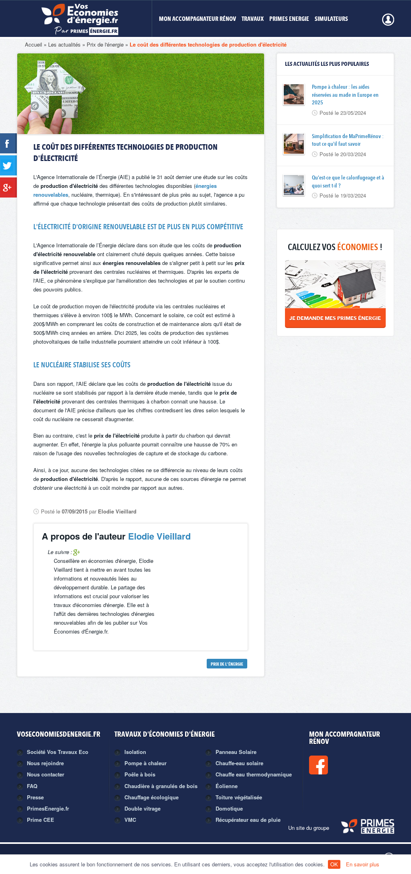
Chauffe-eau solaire (239, 763)
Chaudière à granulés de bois (160, 786)
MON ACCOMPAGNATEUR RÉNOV (197, 19)
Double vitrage (142, 808)
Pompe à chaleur (145, 763)
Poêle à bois (139, 774)
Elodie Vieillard (159, 536)
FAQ (32, 786)
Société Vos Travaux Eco (57, 752)
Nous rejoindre (45, 763)
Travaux (253, 19)
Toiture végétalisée (239, 797)
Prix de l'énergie (105, 44)
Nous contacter (45, 774)
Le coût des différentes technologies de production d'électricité (208, 44)
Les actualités (64, 44)
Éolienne (227, 786)
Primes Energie (289, 19)
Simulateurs (331, 19)
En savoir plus (362, 864)
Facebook (345, 765)
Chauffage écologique (151, 797)
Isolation (135, 752)
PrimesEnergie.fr (48, 808)
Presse (35, 797)
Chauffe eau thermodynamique (254, 774)
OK (334, 864)
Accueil (33, 44)
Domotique (229, 808)
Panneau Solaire (236, 752)
